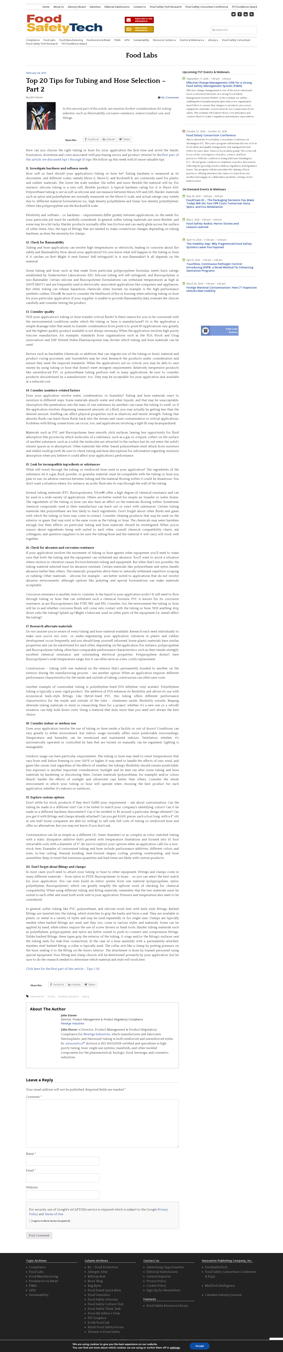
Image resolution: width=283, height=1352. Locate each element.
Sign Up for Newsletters (163, 1290)
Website (32, 1187)
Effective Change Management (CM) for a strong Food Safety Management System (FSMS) (219, 84)
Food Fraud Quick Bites (104, 1290)
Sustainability (141, 40)
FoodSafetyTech (216, 1267)
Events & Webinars (191, 40)
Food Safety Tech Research (166, 6)
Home (46, 6)
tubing (85, 996)
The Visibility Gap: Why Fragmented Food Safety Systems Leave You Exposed (219, 245)
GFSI (127, 40)
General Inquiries (159, 1276)
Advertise (95, 6)
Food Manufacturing (71, 40)
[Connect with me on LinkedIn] (245, 14)
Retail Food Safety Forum (106, 1327)
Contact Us (139, 6)
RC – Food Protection (103, 1267)
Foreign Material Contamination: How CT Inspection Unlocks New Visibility (221, 289)
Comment (34, 1097)
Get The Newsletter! (139, 20)
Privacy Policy (156, 1281)
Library (212, 40)
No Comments (170, 97)
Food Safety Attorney (103, 1299)
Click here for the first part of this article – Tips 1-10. (63, 969)
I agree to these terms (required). (51, 1221)
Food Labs (49, 40)
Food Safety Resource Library (167, 1305)
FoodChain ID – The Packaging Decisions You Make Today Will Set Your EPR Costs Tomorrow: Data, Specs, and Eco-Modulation (220, 203)
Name (31, 1154)
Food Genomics (99, 1295)
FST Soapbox (97, 1318)
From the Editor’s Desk (104, 1313)
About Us (58, 6)
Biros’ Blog (95, 1281)
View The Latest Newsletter (139, 29)
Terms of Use (54, 1214)
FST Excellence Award (244, 6)
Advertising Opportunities (165, 1267)
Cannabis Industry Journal (223, 1295)
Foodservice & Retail (98, 40)
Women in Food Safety (104, 1332)
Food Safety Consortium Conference (207, 6)
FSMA (117, 40)
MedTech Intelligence (220, 1285)
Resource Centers (163, 40)
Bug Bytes (94, 1285)
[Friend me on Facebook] (239, 14)
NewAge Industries (68, 996)
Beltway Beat (96, 1276)
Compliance (33, 40)
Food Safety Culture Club (106, 1304)
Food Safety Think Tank (104, 1308)
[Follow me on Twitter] (233, 14)
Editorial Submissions (117, 6)
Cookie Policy (156, 1285)
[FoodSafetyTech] (64, 27)
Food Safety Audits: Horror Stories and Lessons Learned (212, 225)
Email (31, 1170)
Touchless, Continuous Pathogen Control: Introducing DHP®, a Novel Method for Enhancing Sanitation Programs (219, 267)
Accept (199, 1346)
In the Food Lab (99, 1322)
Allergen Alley (98, 1272)
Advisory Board (77, 6)
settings (175, 1348)
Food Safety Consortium (236, 40)
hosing (51, 996)
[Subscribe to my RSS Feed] (251, 14)
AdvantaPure (37, 996)
